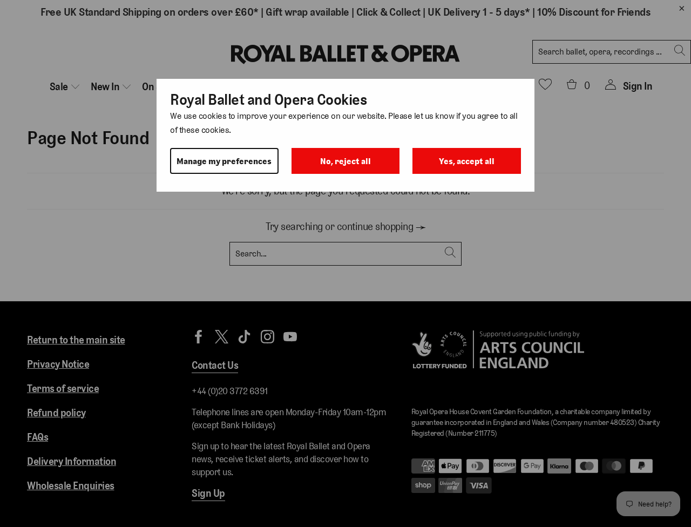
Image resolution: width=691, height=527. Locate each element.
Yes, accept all (466, 161)
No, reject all (345, 161)
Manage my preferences (224, 161)
